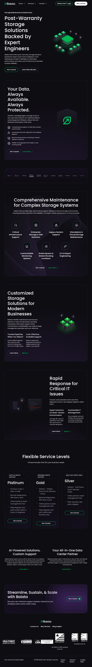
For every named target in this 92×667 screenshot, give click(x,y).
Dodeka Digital (19, 660)
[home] (10, 4)
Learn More (14, 353)
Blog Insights (57, 626)
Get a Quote (80, 4)
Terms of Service (72, 661)
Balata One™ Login (64, 4)
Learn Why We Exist (29, 70)
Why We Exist (45, 626)
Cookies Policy (82, 661)
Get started (17, 521)
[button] (22, 3)
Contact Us (34, 626)
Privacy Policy (63, 661)
